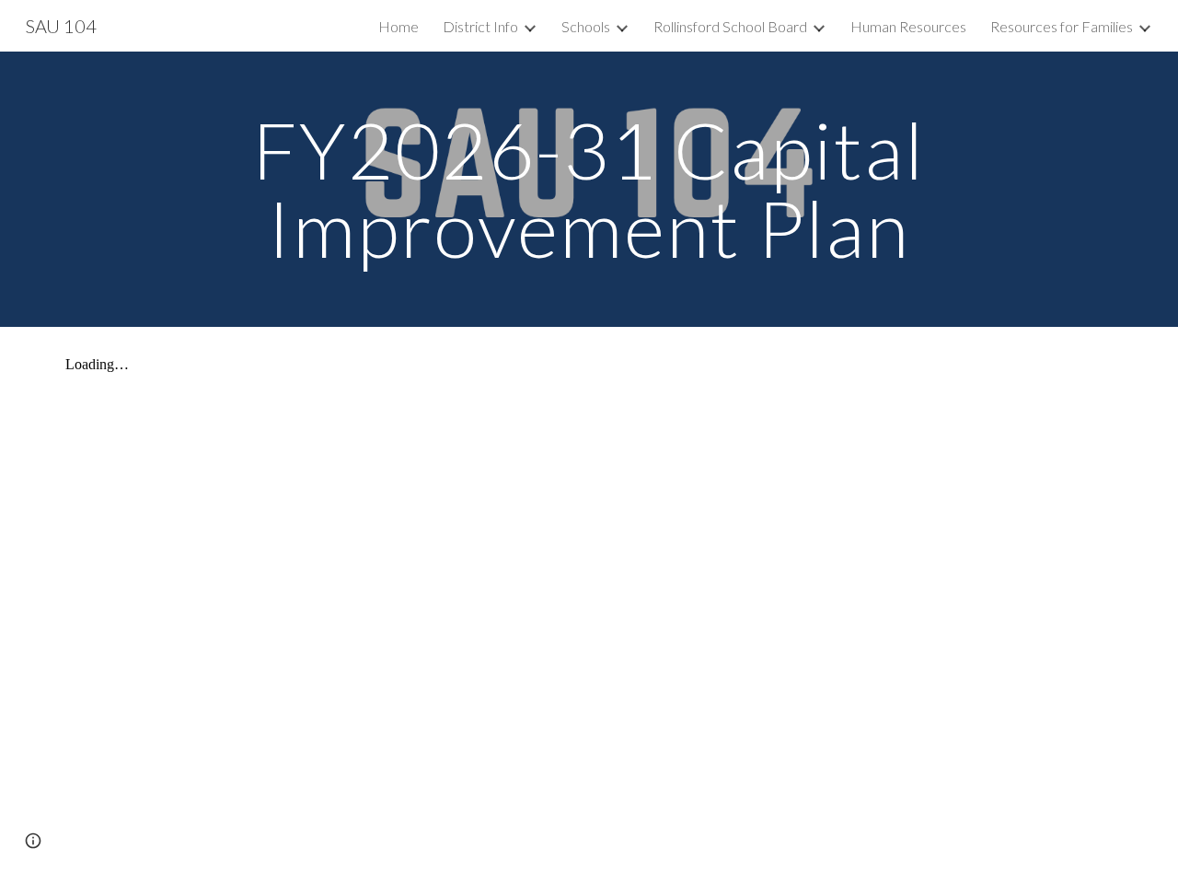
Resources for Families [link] (1061, 26)
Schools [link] (585, 26)
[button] (33, 841)
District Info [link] (480, 26)
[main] (589, 189)
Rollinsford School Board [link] (730, 26)
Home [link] (398, 26)
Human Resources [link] (908, 26)
